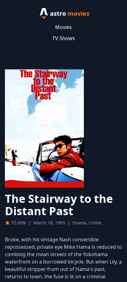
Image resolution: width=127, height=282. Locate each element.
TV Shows (63, 38)
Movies (63, 27)
